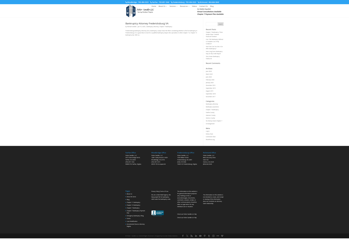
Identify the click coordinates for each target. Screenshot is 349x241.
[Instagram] (213, 236)
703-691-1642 (164, 2)
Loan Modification (132, 221)
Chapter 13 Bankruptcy (133, 205)
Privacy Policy (155, 191)
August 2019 (209, 91)
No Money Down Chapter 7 (214, 121)
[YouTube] (200, 236)
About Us (162, 6)
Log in (207, 131)
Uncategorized (210, 124)
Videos (194, 6)
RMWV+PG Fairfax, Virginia (133, 164)
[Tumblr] (209, 236)
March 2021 (209, 74)
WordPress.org (210, 139)
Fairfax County (210, 112)
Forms (129, 218)
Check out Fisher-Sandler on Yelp (187, 214)
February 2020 (210, 80)
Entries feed (209, 134)
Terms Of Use (164, 191)
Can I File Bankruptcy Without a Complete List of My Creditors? (214, 41)
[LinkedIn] (196, 236)
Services (173, 6)
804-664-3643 (214, 2)
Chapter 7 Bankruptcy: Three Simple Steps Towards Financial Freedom (214, 34)
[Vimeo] (222, 236)
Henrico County (210, 118)
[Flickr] (218, 236)
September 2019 (211, 88)
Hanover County (210, 115)
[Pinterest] (205, 236)
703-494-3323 (191, 2)
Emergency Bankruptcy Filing (135, 216)
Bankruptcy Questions (212, 107)
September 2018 (211, 94)
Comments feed (210, 137)
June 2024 (209, 71)
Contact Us (203, 6)
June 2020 (209, 77)
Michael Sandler (131, 26)
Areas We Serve (131, 197)
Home (154, 6)
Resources (184, 6)
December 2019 (210, 85)
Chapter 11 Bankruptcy (133, 202)
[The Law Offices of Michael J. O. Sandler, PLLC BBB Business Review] (157, 216)
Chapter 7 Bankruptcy (165, 26)
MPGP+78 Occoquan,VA (158, 164)
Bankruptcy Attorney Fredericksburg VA (146, 23)
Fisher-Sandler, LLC (131, 155)
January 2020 (209, 82)
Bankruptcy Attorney (153, 26)
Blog (212, 6)
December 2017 (210, 96)
